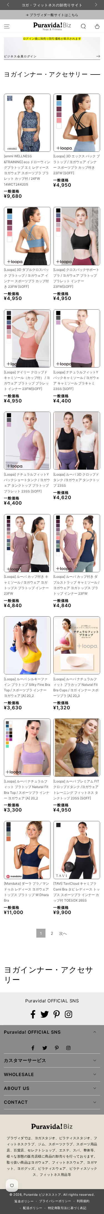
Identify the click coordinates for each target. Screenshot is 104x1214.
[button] (83, 26)
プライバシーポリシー (55, 1201)
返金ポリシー (24, 1201)
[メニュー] (7, 26)
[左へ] (8, 5)
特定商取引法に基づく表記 (67, 1208)
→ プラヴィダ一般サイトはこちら (52, 15)
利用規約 (83, 1201)
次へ (63, 933)
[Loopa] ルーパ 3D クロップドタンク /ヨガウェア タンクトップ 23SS (76, 480)
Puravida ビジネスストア (42, 1195)
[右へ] (95, 5)
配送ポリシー (32, 1208)
